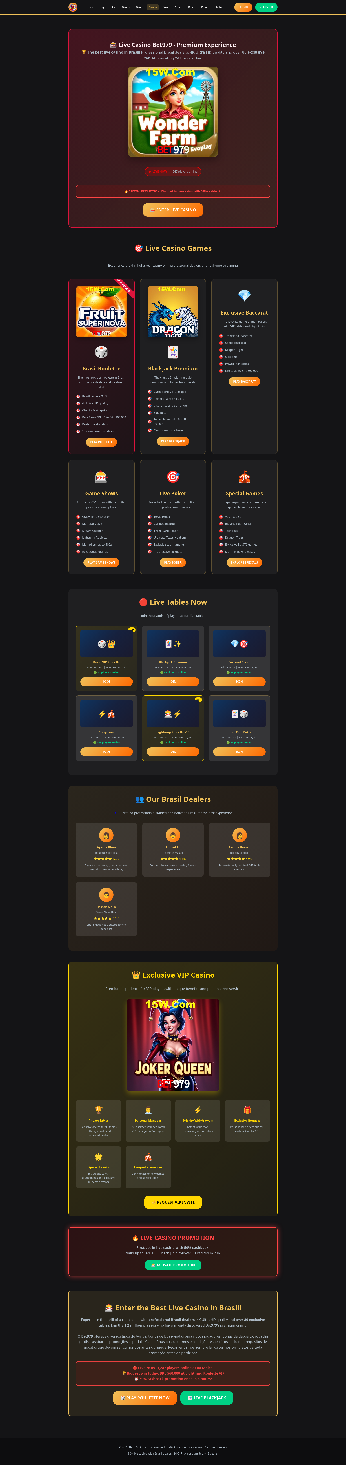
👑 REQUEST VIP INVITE (173, 1202)
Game (139, 7)
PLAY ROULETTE (101, 442)
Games (126, 7)
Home (90, 7)
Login (103, 7)
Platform (220, 7)
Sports (179, 7)
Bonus (192, 7)
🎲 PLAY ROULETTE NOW (145, 1398)
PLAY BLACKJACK (173, 441)
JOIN (106, 682)
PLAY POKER (173, 562)
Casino (153, 7)
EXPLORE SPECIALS (244, 562)
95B (116, 813)
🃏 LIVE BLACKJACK (207, 1398)
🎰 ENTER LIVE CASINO (173, 210)
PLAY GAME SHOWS (101, 562)
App (114, 7)
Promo (205, 7)
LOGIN (243, 7)
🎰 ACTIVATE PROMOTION (173, 1265)
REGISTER (266, 7)
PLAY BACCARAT (244, 381)
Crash (166, 7)
